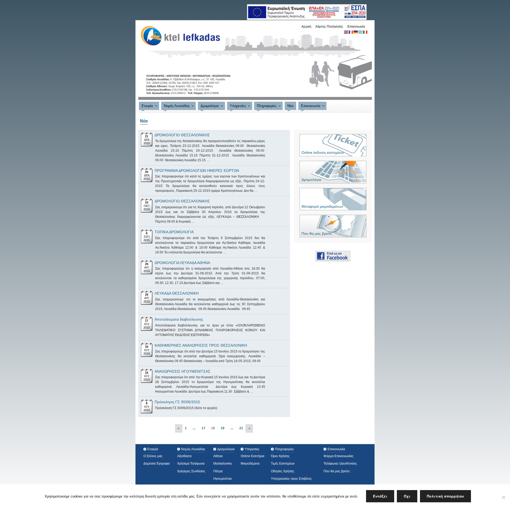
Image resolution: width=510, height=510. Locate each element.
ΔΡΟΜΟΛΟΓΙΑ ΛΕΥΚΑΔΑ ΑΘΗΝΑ (182, 263)
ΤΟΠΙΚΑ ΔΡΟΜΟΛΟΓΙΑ (174, 232)
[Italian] (365, 32)
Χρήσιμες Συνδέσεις (191, 471)
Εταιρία (147, 106)
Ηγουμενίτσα (222, 479)
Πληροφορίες (267, 106)
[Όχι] (503, 497)
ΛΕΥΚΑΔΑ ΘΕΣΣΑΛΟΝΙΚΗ (177, 293)
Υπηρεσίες (238, 106)
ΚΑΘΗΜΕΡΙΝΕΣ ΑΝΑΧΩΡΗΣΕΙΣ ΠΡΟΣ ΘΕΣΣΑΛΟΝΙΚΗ (201, 345)
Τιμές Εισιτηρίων (283, 463)
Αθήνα (218, 456)
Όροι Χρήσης (280, 456)
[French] (351, 32)
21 (241, 428)
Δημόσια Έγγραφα (156, 463)
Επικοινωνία (356, 26)
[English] (346, 32)
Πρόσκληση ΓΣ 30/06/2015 (177, 402)
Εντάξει (380, 496)
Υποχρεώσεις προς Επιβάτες (291, 479)
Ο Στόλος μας (153, 456)
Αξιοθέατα (184, 456)
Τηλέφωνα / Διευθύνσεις (340, 463)
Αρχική (306, 26)
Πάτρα (218, 471)
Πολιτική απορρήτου (445, 496)
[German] (356, 32)
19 (222, 428)
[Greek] (360, 32)
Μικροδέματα (250, 463)
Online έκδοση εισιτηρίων (322, 152)
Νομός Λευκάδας (177, 106)
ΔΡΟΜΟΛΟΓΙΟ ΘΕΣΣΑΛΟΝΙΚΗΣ (182, 135)
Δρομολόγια (210, 106)
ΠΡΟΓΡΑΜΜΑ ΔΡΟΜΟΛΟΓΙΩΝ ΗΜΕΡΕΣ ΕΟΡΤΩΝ (197, 170)
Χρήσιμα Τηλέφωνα (191, 463)
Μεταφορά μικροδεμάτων (322, 206)
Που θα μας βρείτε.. (317, 233)
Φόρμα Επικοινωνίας (339, 456)
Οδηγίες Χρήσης (282, 471)
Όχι (407, 496)
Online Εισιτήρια (252, 456)
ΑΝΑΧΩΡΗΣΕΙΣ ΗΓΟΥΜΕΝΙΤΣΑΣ (182, 371)
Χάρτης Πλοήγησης (329, 26)
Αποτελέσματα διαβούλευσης (179, 319)
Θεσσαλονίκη (222, 463)
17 (203, 428)
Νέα (290, 106)
